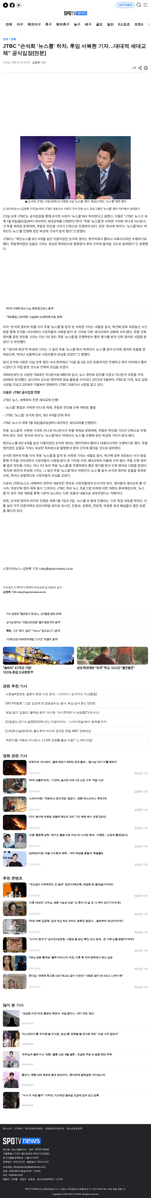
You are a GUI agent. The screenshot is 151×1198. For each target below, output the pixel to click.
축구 (48, 24)
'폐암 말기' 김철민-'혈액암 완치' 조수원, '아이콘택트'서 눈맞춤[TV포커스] (52, 712)
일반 (110, 24)
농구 (77, 24)
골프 (99, 24)
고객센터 (18, 1128)
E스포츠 (124, 24)
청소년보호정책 (74, 1128)
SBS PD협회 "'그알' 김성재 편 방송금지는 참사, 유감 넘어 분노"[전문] (50, 703)
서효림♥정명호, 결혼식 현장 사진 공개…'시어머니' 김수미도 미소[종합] (51, 694)
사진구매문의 (125, 5)
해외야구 (34, 24)
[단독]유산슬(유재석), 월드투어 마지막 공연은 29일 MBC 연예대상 (48, 731)
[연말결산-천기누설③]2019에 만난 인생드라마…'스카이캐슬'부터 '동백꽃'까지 (56, 721)
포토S (138, 24)
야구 (20, 24)
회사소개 (7, 1128)
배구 (88, 24)
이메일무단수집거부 (54, 1128)
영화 (13, 39)
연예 (9, 24)
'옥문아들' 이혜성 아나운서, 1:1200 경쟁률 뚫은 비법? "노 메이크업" (49, 740)
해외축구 (62, 24)
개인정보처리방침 (33, 1128)
